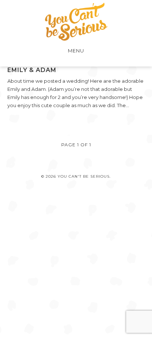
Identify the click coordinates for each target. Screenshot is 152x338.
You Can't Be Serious (76, 22)
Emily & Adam (31, 70)
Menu (76, 51)
